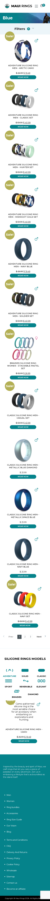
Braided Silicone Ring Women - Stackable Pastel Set (23, 366)
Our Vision (11, 825)
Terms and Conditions (17, 840)
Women (10, 801)
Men (9, 795)
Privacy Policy (13, 858)
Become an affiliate (16, 889)
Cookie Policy (13, 864)
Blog (9, 832)
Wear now (23, 77)
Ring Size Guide (14, 819)
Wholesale (12, 870)
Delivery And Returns (17, 852)
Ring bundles (13, 807)
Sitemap (11, 876)
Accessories (12, 813)
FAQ (9, 846)
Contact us (12, 883)
